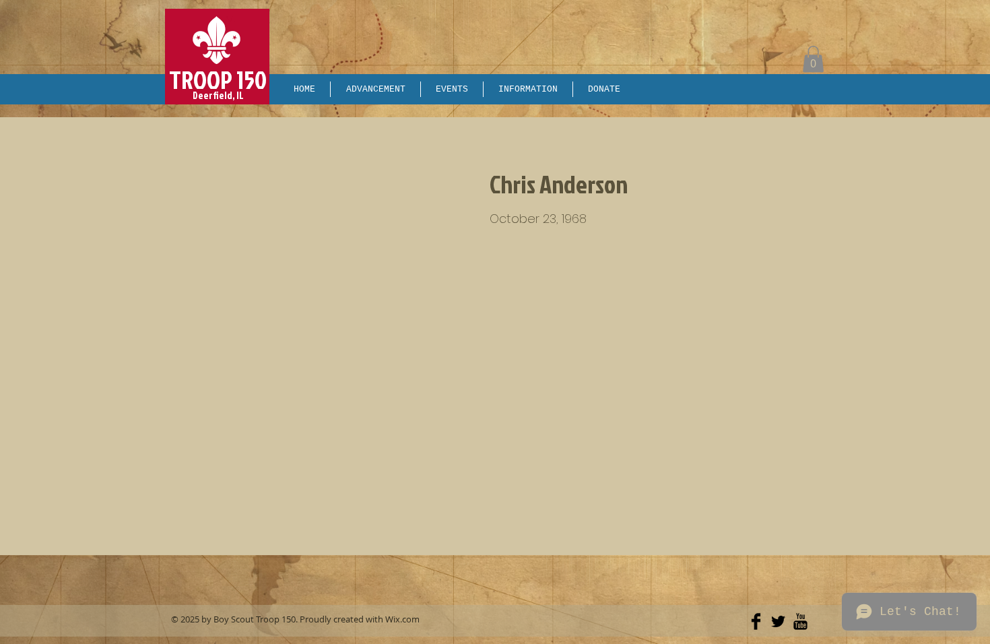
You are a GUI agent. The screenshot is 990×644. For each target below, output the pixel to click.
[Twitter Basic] (778, 621)
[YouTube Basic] (800, 621)
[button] (813, 59)
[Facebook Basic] (756, 621)
